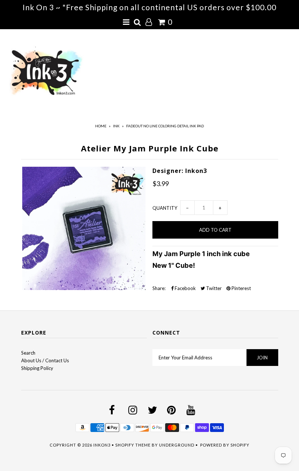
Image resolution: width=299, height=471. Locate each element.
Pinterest (240, 288)
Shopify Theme (133, 445)
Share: (159, 288)
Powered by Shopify (224, 445)
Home (100, 126)
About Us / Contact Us (45, 360)
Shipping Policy (37, 368)
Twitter (213, 288)
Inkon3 (101, 445)
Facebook (185, 288)
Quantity (164, 208)
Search (28, 353)
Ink (116, 126)
